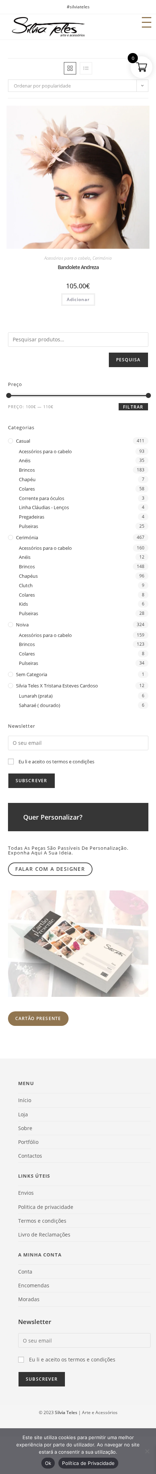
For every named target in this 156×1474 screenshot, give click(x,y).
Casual (23, 441)
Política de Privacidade (88, 1463)
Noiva (22, 624)
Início (24, 1100)
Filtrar (133, 407)
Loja (23, 1114)
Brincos (27, 470)
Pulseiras (28, 526)
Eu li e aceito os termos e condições (56, 761)
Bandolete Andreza (78, 267)
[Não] (147, 1451)
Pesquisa (128, 360)
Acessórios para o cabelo (67, 258)
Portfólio (28, 1141)
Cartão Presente (38, 1018)
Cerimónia (102, 258)
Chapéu (27, 479)
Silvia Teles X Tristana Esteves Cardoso (57, 685)
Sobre (25, 1128)
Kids (23, 604)
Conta (25, 1271)
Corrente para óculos (41, 498)
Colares (27, 489)
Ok (48, 1463)
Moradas (29, 1299)
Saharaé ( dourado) (39, 705)
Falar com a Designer (50, 868)
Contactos (30, 1155)
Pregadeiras (31, 516)
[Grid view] (70, 68)
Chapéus (28, 576)
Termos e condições (42, 1220)
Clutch (26, 585)
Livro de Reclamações (44, 1234)
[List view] (86, 68)
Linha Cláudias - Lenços (44, 507)
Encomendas (33, 1285)
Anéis (24, 460)
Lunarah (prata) (36, 696)
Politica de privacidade (45, 1206)
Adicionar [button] (78, 299)
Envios (26, 1192)
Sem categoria (31, 674)
